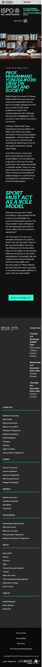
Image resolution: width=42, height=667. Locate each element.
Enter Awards (8, 605)
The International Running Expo (15, 579)
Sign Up (6, 593)
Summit (6, 459)
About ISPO (7, 553)
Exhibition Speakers (11, 434)
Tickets (6, 572)
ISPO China (21, 644)
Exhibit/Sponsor (9, 602)
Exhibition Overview (11, 416)
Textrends (7, 509)
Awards (6, 489)
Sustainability (21, 638)
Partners (6, 561)
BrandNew (7, 505)
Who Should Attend (11, 479)
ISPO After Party (9, 527)
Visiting (6, 445)
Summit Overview (10, 468)
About (6, 545)
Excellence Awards (10, 501)
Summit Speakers (10, 471)
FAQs (5, 564)
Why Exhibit (7, 419)
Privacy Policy (21, 633)
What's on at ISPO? (10, 427)
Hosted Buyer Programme (13, 453)
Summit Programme (11, 475)
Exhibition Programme (12, 431)
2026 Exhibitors (9, 438)
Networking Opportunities (13, 524)
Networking (9, 515)
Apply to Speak (9, 449)
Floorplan (6, 442)
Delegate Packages (10, 482)
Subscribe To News (10, 583)
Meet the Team (9, 575)
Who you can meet (10, 531)
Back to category (19, 298)
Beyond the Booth (10, 423)
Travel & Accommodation (13, 568)
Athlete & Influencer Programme (16, 538)
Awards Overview (10, 497)
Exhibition (7, 407)
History (6, 557)
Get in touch (8, 587)
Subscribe (7, 609)
